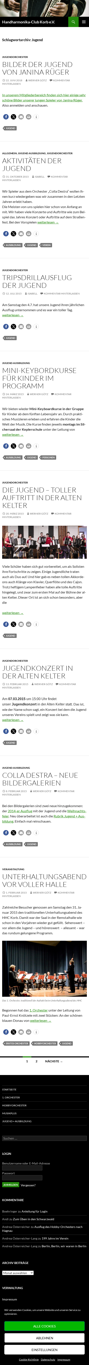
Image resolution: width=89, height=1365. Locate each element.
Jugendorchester (15, 57)
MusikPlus (9, 1113)
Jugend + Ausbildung (17, 1121)
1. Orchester (38, 1010)
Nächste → (54, 1061)
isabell (39, 176)
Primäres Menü (84, 22)
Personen (48, 457)
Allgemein (9, 153)
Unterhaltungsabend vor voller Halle (44, 880)
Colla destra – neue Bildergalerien (40, 779)
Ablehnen (44, 1338)
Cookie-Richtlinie (29, 1359)
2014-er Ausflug (20, 811)
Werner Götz (37, 80)
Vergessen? (28, 1185)
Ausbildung (13, 245)
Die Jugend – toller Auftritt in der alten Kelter (42, 497)
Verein (46, 245)
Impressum (63, 1359)
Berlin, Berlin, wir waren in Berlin (64, 1246)
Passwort (8, 1173)
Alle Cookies (44, 1326)
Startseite (9, 1089)
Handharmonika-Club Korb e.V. (28, 22)
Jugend (10, 128)
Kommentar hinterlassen (62, 293)
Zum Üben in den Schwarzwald (33, 1219)
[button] (6, 116)
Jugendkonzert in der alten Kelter (37, 672)
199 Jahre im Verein (55, 1238)
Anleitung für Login (35, 1211)
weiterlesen (48, 222)
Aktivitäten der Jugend (32, 164)
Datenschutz (48, 1359)
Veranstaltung (13, 869)
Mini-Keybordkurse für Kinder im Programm (39, 378)
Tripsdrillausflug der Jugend (37, 281)
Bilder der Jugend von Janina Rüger (37, 68)
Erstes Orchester (17, 1043)
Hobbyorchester (45, 1043)
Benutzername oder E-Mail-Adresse (26, 1163)
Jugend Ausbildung (32, 153)
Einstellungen (44, 1350)
